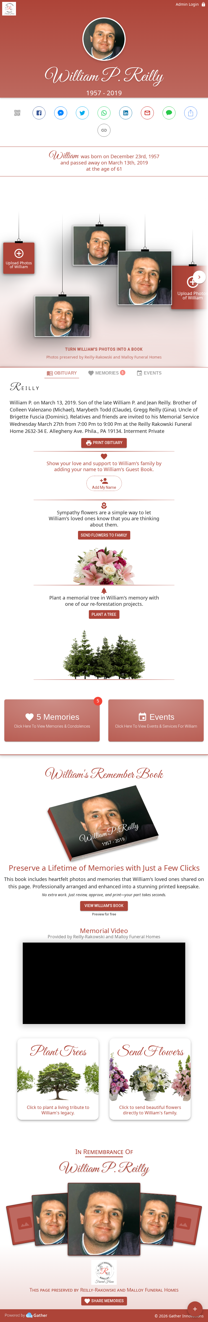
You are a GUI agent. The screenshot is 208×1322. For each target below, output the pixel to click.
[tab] (61, 372)
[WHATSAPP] (104, 112)
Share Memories (107, 1301)
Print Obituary (107, 442)
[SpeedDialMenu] (195, 1309)
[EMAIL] (147, 112)
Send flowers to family (104, 535)
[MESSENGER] (60, 112)
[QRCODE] (17, 112)
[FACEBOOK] (39, 112)
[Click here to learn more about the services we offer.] (104, 1273)
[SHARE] (190, 112)
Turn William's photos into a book (104, 349)
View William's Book (103, 905)
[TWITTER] (82, 112)
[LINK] (104, 130)
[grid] (104, 281)
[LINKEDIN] (125, 112)
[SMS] (169, 112)
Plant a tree (104, 614)
